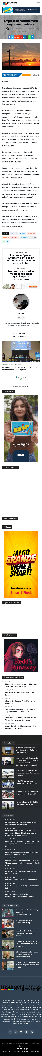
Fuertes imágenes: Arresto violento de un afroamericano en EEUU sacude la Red (21, 258)
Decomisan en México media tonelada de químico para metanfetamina (21, 274)
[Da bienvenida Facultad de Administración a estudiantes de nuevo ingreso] (21, 351)
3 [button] (20, 377)
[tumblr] (27, 37)
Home (4, 15)
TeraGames (16, 1051)
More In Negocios (20, 336)
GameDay (22, 1046)
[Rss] (32, 1032)
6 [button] (25, 377)
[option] (21, 356)
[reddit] (18, 37)
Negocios (12, 15)
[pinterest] (21, 37)
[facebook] (9, 37)
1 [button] (16, 377)
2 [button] (18, 377)
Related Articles (20, 334)
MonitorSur (25, 1051)
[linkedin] (24, 37)
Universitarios (34, 361)
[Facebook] (10, 1032)
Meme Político (35, 1051)
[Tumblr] (26, 1032)
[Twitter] (16, 1032)
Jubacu (12, 29)
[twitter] (12, 37)
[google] (15, 37)
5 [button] (23, 377)
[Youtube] (21, 1032)
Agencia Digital (7, 1051)
